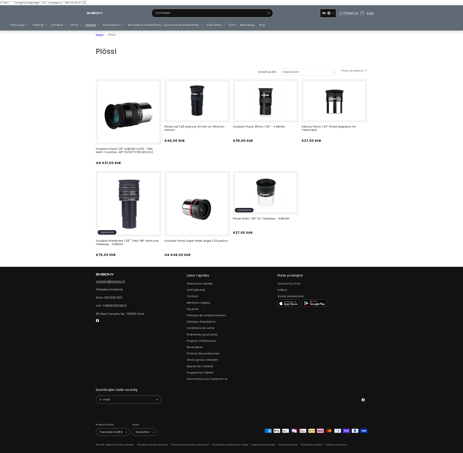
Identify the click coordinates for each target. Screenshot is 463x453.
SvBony (282, 290)
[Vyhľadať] (269, 13)
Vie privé (192, 309)
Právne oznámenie (336, 444)
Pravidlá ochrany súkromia (152, 444)
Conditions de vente (200, 328)
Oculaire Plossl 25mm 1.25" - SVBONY (259, 126)
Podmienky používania (202, 334)
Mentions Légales (198, 303)
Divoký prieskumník (291, 296)
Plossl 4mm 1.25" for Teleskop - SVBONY (261, 218)
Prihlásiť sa (350, 13)
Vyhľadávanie (196, 290)
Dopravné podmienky (263, 444)
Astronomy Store (289, 283)
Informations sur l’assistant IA (207, 379)
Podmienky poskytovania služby (230, 444)
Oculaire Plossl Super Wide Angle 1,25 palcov (196, 241)
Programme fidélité (200, 372)
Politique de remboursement (206, 315)
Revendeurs (195, 347)
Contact (192, 296)
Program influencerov (201, 341)
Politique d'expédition (201, 321)
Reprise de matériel (200, 366)
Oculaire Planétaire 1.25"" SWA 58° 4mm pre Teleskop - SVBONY (127, 242)
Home (99, 34)
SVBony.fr (110, 444)
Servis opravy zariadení (202, 360)
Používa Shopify (125, 444)
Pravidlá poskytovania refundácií (190, 444)
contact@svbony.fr (110, 281)
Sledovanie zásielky (200, 283)
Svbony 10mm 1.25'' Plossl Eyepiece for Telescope (328, 128)
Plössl (112, 34)
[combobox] (212, 13)
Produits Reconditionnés (203, 353)
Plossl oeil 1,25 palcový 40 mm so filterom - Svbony (195, 128)
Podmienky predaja (312, 444)
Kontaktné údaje (288, 444)
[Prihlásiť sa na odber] (157, 399)
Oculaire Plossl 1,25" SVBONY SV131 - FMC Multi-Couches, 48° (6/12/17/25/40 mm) (124, 150)
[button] (18, 25)
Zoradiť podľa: (267, 72)
